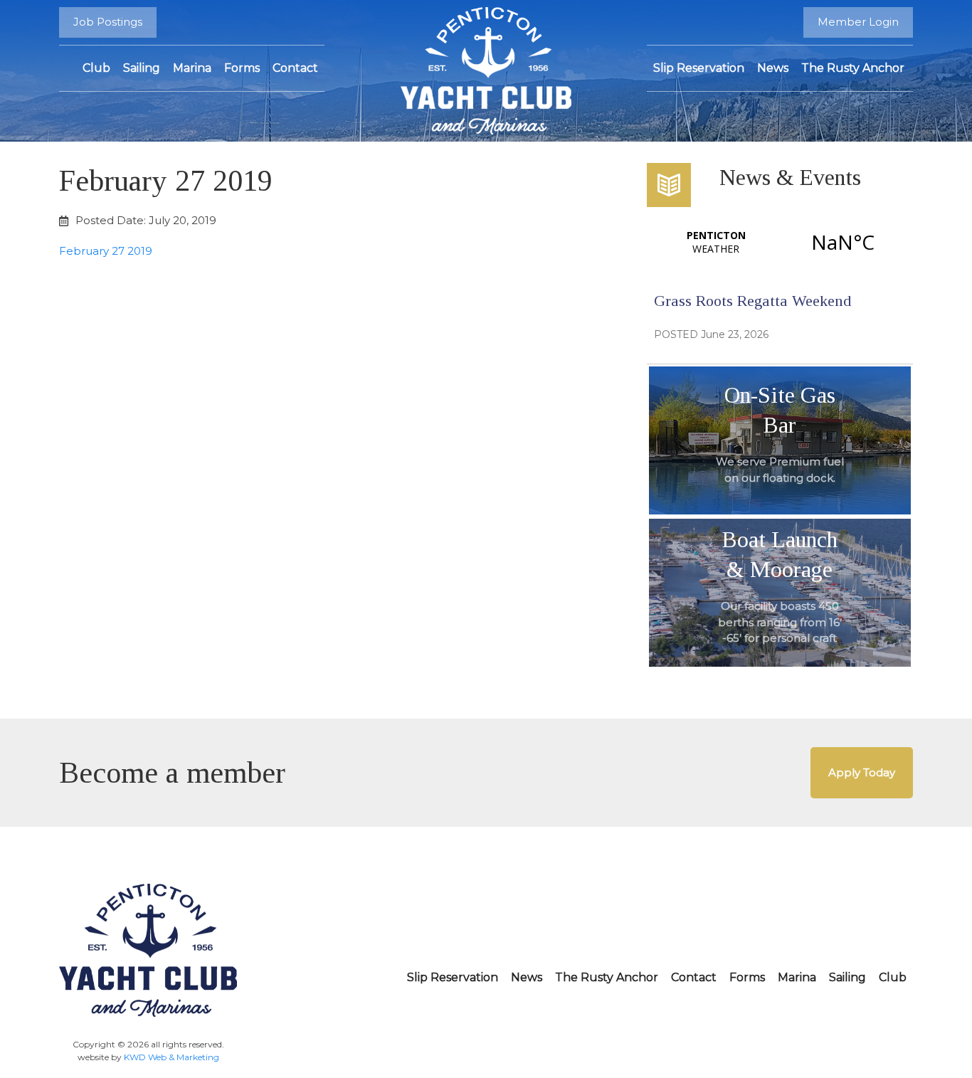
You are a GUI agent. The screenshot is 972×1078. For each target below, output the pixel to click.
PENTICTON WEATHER (779, 242)
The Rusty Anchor (852, 68)
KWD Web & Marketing (171, 1057)
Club (96, 68)
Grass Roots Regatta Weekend (752, 301)
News (772, 68)
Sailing (141, 68)
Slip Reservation (698, 68)
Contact (295, 68)
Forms (242, 68)
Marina (192, 68)
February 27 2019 (105, 251)
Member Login (858, 21)
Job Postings (107, 21)
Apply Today (861, 772)
